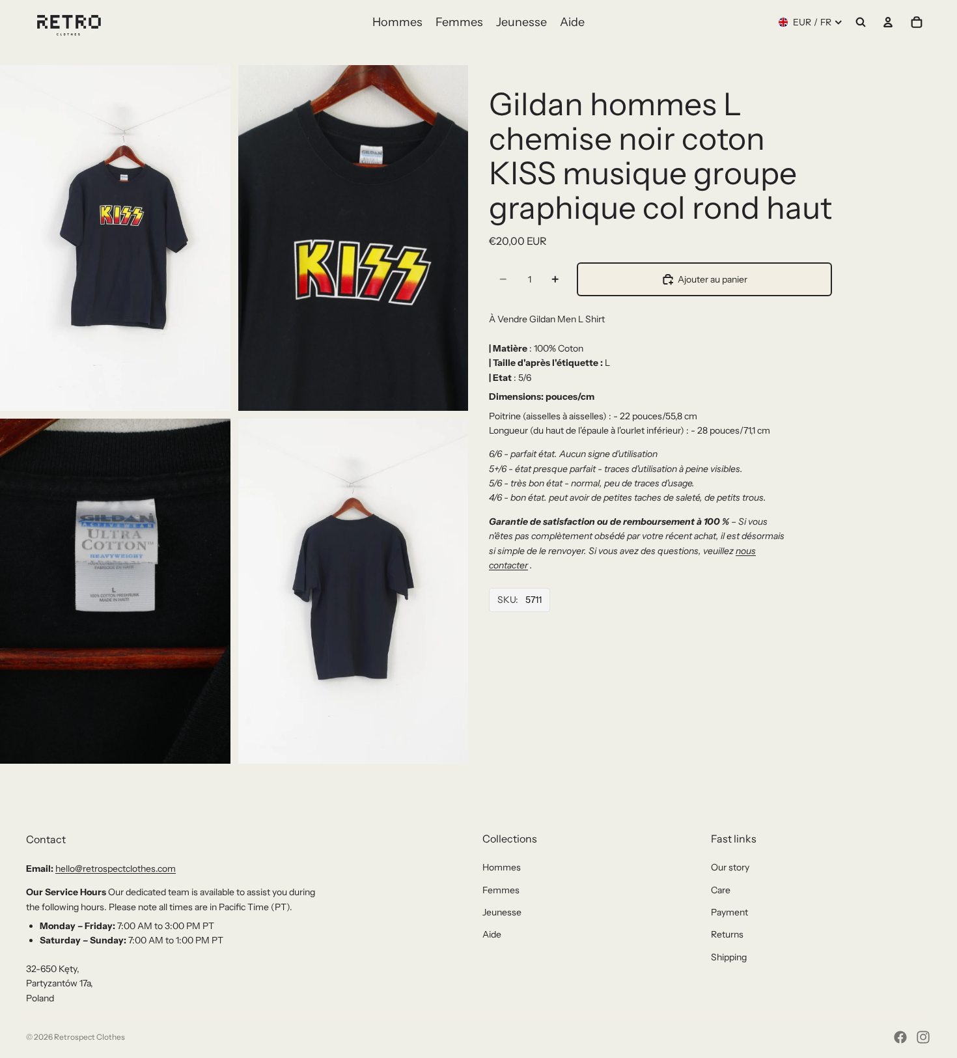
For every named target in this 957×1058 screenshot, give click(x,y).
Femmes (501, 890)
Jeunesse (501, 912)
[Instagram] (923, 1037)
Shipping (729, 957)
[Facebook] (900, 1037)
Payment (729, 912)
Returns (727, 934)
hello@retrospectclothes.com (115, 868)
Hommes (501, 867)
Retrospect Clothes (89, 1037)
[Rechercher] (860, 22)
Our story (730, 867)
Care (720, 890)
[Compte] (888, 22)
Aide (491, 934)
